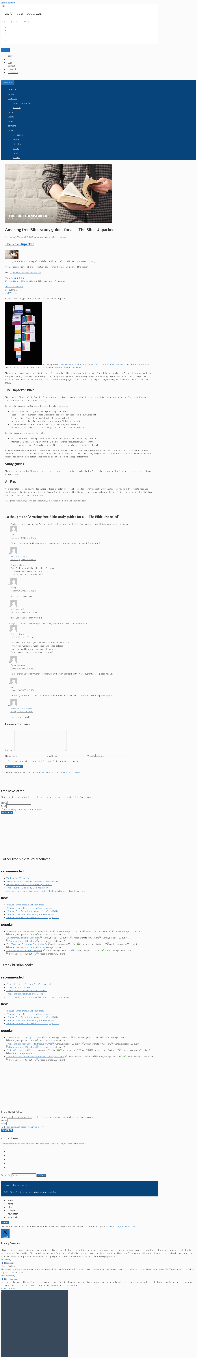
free (79, 500)
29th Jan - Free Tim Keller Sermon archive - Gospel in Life (32, 911)
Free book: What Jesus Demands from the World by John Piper (35, 1056)
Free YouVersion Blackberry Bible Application (27, 887)
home (10, 59)
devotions (12, 112)
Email (49, 755)
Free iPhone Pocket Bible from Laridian (24, 950)
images (11, 116)
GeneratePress (51, 1192)
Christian (73, 500)
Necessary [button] (6, 1259)
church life (12, 98)
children (17, 139)
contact (11, 65)
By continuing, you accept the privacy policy (24, 809)
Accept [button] (112, 1226)
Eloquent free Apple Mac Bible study (23, 937)
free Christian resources (22, 14)
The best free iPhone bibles (18, 878)
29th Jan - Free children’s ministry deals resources (29, 908)
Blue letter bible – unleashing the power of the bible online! (32, 881)
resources (87, 500)
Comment (9, 750)
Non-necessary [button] (8, 1275)
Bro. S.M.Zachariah (18, 556)
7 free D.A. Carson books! (18, 987)
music (10, 121)
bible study (13, 89)
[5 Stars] (72, 261)
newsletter (13, 69)
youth (15, 153)
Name (8, 755)
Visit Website (11, 293)
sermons (12, 125)
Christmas (17, 144)
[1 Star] (38, 261)
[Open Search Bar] (2, 46)
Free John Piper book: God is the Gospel (24, 993)
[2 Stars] (46, 261)
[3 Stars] (55, 261)
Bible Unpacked (54, 500)
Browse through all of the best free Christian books (29, 984)
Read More (130, 1226)
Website (91, 755)
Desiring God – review (16, 1050)
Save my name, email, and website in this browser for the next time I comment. (43, 761)
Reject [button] (120, 1226)
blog (10, 62)
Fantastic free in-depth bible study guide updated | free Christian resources (54, 623)
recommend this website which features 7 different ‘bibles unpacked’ (92, 364)
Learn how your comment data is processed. (60, 772)
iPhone (16, 157)
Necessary (9, 1262)
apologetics (18, 135)
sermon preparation (22, 103)
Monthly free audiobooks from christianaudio (26, 990)
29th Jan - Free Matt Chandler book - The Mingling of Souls (32, 917)
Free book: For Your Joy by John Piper (23, 1037)
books (11, 94)
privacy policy (10, 1185)
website (17, 107)
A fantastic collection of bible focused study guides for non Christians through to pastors (45, 891)
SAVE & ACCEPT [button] (9, 1288)
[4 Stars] (64, 261)
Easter (16, 148)
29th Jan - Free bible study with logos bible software (30, 914)
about (10, 55)
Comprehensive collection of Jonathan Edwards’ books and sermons (37, 997)
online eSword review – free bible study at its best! (29, 884)
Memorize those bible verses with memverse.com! (29, 931)
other (10, 130)
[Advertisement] (79, 833)
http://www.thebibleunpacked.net (25, 272)
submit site (13, 72)
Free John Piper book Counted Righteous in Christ (29, 1043)
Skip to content (8, 2)
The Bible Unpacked (14, 286)
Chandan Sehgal (17, 634)
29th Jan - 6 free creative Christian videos (25, 904)
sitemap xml (23, 1185)
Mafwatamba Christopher (21, 708)
